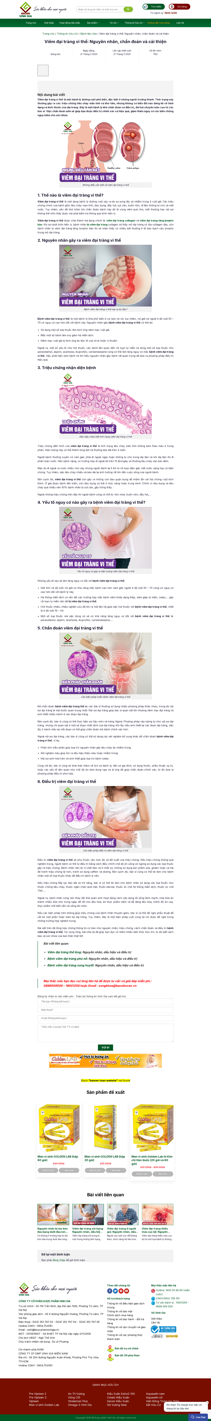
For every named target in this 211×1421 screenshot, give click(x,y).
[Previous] (40, 1225)
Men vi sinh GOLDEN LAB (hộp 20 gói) (104, 1158)
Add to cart (48, 1170)
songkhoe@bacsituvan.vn (117, 986)
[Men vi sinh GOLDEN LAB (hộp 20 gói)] (105, 1127)
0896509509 (52, 986)
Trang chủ (31, 22)
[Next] (168, 1225)
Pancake (184, 1415)
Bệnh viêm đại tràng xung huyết (70, 965)
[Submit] (128, 9)
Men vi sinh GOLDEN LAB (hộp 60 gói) (58, 1158)
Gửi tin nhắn (180, 1407)
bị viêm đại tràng (97, 224)
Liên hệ (180, 22)
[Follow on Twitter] (115, 1291)
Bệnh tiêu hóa (88, 33)
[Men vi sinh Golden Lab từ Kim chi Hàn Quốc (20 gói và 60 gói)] (152, 1127)
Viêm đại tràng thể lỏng (64, 952)
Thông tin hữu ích (134, 22)
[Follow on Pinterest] (121, 1291)
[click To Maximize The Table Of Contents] (43, 70)
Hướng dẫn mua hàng (158, 22)
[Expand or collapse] (42, 85)
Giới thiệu (49, 22)
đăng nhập (59, 1260)
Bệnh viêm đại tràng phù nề (67, 959)
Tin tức (113, 22)
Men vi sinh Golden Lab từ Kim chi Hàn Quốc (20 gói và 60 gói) (152, 1160)
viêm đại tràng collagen (120, 220)
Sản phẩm (92, 22)
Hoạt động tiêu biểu (70, 22)
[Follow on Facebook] (109, 1291)
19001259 (72, 986)
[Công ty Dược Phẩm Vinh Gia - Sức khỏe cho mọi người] (47, 9)
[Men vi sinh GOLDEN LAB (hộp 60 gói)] (59, 1127)
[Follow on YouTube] (126, 1291)
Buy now (69, 1170)
